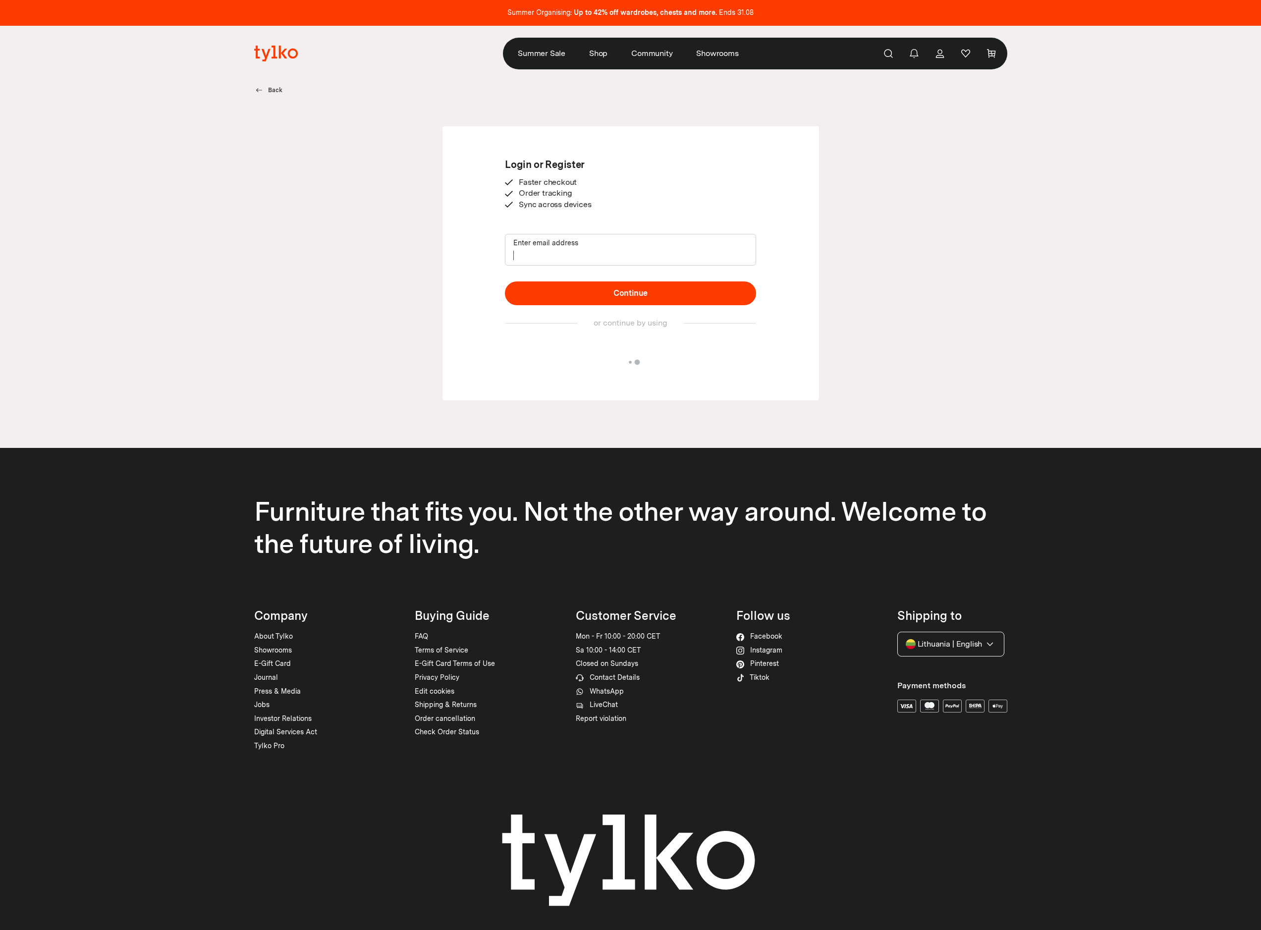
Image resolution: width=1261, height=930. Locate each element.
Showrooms (717, 53)
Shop (598, 53)
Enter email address (545, 243)
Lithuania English (950, 644)
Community (651, 53)
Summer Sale (541, 53)
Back (275, 90)
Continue (630, 293)
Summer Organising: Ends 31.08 (630, 12)
